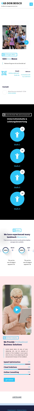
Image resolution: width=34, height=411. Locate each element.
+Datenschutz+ (21, 410)
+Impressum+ (11, 410)
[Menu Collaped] (31, 4)
